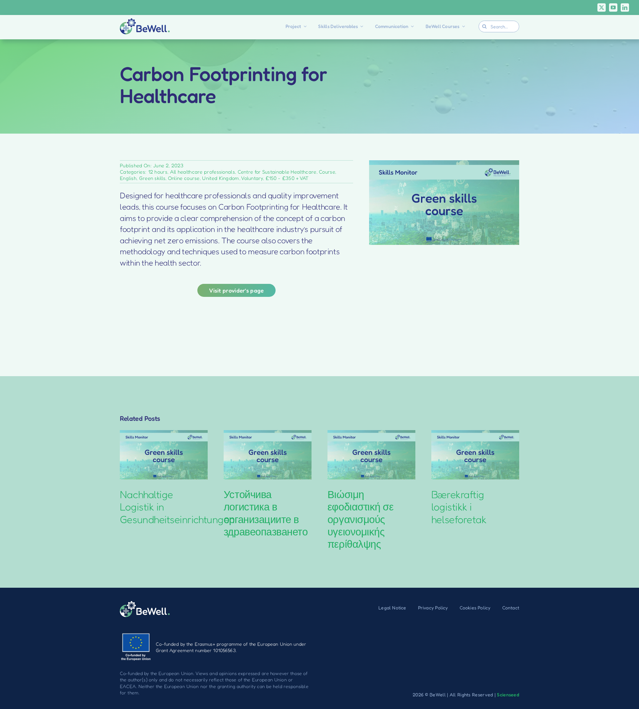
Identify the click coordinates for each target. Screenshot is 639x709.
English (128, 178)
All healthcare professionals (202, 172)
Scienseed (508, 694)
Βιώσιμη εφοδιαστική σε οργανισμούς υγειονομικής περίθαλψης (360, 519)
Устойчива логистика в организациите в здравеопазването (266, 513)
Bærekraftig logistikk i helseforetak (458, 506)
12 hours (157, 172)
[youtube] (613, 7)
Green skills (152, 178)
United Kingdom (220, 178)
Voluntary (252, 178)
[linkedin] (625, 7)
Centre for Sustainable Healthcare (277, 172)
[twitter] (601, 7)
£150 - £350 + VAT (287, 178)
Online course (184, 178)
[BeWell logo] (145, 22)
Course (327, 172)
